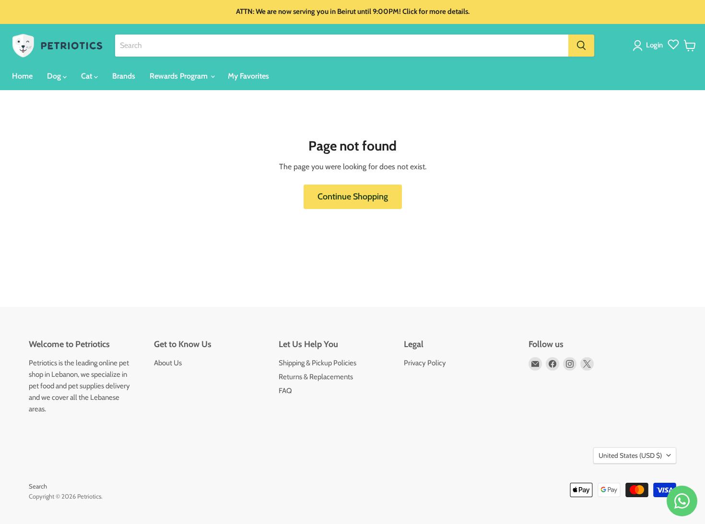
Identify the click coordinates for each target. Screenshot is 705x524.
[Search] (581, 46)
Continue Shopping (352, 196)
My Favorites (248, 76)
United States (630, 455)
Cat (87, 76)
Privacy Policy (425, 363)
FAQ (285, 390)
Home (22, 76)
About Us (168, 363)
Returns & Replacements (316, 377)
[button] (650, 45)
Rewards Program (180, 76)
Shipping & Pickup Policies (317, 363)
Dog (55, 76)
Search (38, 486)
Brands (123, 76)
